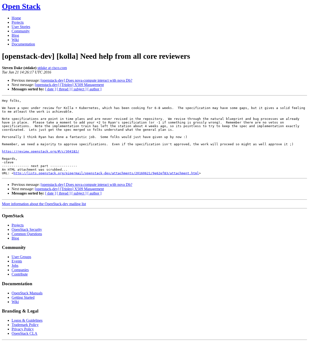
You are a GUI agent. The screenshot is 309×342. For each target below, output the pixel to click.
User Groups (21, 257)
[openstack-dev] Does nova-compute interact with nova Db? (86, 80)
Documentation (23, 44)
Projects (18, 22)
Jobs (15, 265)
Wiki (15, 40)
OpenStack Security (27, 229)
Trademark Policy (25, 325)
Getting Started (23, 297)
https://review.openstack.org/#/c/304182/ (40, 151)
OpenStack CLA (24, 333)
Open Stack (21, 6)
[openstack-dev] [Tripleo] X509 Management (69, 85)
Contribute (20, 274)
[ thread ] (63, 89)
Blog (15, 35)
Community (21, 31)
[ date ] (50, 89)
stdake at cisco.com (52, 68)
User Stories (21, 27)
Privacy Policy (23, 329)
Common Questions (27, 234)
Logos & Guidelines (27, 320)
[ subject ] (78, 89)
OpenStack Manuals (27, 293)
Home (16, 18)
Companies (20, 270)
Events (17, 261)
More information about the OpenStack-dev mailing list (44, 204)
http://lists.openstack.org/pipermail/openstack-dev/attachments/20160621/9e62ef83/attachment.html (106, 173)
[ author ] (94, 89)
